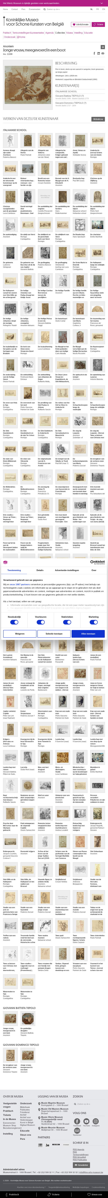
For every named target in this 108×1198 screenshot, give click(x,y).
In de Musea (9, 1119)
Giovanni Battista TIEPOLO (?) (72, 97)
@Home (21, 37)
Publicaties (25, 1109)
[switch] (41, 622)
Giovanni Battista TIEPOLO (19, 1008)
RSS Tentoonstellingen (81, 1153)
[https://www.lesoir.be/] (56, 1144)
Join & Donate (82, 24)
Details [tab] (40, 570)
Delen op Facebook (94, 53)
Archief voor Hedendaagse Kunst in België (26, 1120)
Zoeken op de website (44, 9)
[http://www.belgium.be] (47, 1145)
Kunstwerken (103, 47)
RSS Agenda (78, 1149)
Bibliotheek (25, 1107)
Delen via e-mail (103, 53)
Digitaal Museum (27, 1125)
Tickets (100, 24)
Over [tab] (94, 570)
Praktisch (7, 33)
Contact (15, 9)
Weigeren (19, 633)
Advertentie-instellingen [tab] (67, 570)
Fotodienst (25, 1112)
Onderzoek (9, 37)
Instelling (78, 33)
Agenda (49, 33)
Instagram (96, 1125)
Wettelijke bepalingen (81, 1187)
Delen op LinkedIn (98, 53)
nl (91, 9)
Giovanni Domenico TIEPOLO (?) (70, 104)
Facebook (77, 1125)
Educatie (88, 33)
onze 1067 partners (20, 584)
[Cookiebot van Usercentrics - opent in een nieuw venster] (92, 562)
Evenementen (34, 9)
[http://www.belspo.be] (40, 1145)
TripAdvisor (77, 1135)
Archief (23, 1114)
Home (5, 9)
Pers (23, 9)
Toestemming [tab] (14, 570)
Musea (69, 33)
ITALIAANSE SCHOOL (66, 91)
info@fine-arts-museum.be (91, 1172)
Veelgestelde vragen (10, 1105)
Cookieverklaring (98, 1187)
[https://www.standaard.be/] (66, 1145)
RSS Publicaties (80, 1159)
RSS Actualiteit (79, 1157)
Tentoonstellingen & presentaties (28, 33)
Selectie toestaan (54, 633)
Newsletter (83, 1165)
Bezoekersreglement (12, 1128)
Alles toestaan (88, 633)
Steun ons (25, 1134)
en (103, 9)
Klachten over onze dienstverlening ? (31, 1187)
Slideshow (98, 119)
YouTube (86, 1125)
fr (97, 9)
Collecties (60, 33)
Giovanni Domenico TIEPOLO (21, 1045)
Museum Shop (9, 1125)
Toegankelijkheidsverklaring (59, 1187)
